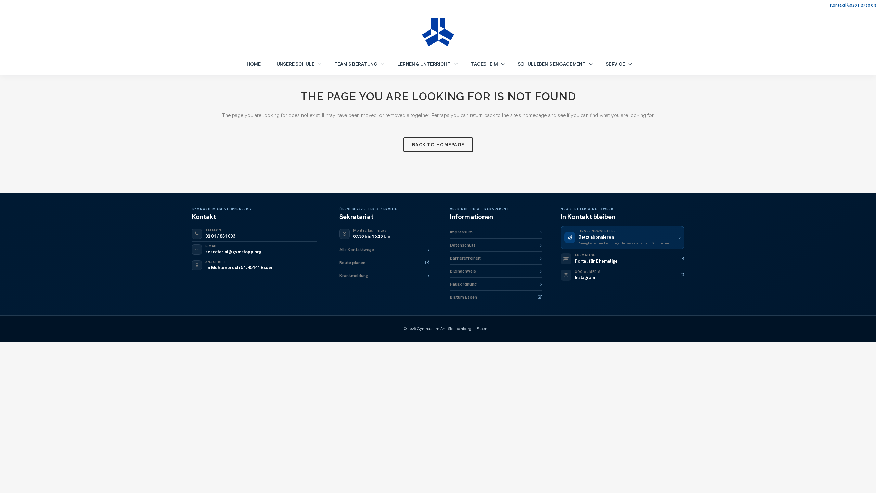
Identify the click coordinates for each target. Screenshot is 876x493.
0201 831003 (863, 5)
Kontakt (837, 5)
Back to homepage (438, 144)
